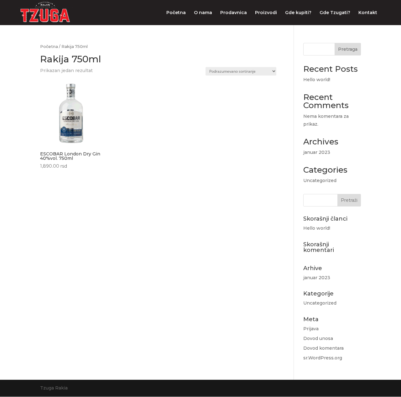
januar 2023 (316, 152)
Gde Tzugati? (335, 12)
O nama (203, 12)
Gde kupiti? (298, 12)
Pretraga (347, 49)
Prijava (311, 329)
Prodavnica (233, 12)
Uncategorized (319, 180)
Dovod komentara (323, 348)
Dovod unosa (318, 338)
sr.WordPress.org (322, 358)
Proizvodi (266, 12)
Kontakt (367, 12)
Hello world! (316, 79)
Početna (176, 12)
